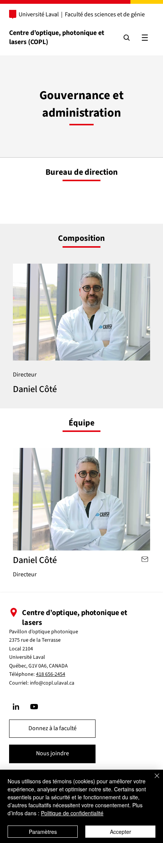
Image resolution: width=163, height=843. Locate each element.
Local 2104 (21, 649)
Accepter (120, 831)
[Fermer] (152, 780)
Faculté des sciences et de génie (105, 14)
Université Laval (39, 14)
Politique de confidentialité (72, 813)
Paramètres (43, 831)
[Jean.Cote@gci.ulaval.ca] (144, 559)
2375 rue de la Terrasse (35, 640)
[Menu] (145, 37)
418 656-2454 (50, 674)
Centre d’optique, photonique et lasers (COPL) (56, 37)
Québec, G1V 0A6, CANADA (38, 666)
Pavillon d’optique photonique (43, 632)
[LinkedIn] (16, 706)
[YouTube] (34, 706)
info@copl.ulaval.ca (52, 683)
